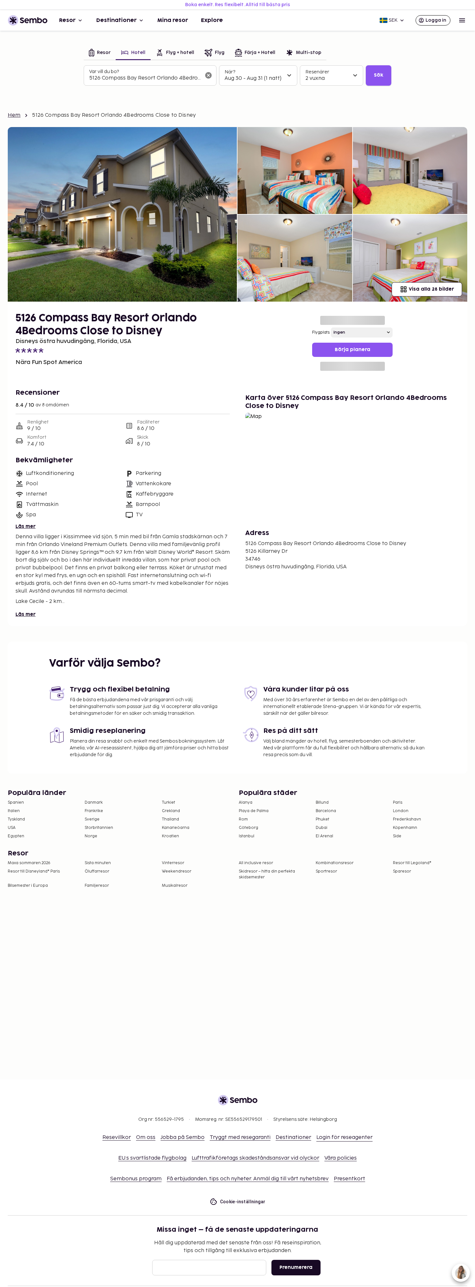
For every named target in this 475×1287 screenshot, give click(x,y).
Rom (243, 819)
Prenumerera (296, 1267)
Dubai (321, 827)
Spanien (16, 802)
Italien (14, 811)
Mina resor (172, 20)
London (400, 811)
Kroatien (170, 836)
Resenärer (317, 72)
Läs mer (26, 526)
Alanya (245, 802)
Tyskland (16, 819)
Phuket (322, 819)
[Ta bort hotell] (208, 75)
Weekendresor (176, 871)
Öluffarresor (97, 871)
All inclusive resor (256, 863)
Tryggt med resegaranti (240, 1137)
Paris (397, 802)
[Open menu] (462, 20)
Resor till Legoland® (412, 863)
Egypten (16, 836)
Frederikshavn (407, 819)
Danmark (94, 802)
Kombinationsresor (335, 863)
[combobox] (145, 78)
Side (397, 836)
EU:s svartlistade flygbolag (152, 1158)
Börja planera (352, 350)
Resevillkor (116, 1137)
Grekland (171, 811)
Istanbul (246, 836)
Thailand (170, 819)
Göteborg (248, 827)
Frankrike (94, 811)
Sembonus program (136, 1179)
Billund (322, 802)
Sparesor (402, 871)
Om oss (145, 1137)
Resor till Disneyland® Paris (34, 871)
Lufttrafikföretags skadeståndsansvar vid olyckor (255, 1158)
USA (12, 827)
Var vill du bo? (104, 71)
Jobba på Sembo (183, 1137)
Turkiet (168, 802)
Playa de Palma (254, 811)
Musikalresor (174, 885)
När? (230, 72)
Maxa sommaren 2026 (29, 863)
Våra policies (340, 1158)
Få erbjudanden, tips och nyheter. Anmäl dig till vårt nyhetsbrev (248, 1179)
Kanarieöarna (175, 827)
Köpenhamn (405, 827)
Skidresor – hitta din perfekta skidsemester (267, 874)
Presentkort (349, 1179)
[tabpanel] (237, 75)
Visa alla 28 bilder (431, 289)
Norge (91, 836)
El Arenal (324, 836)
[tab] (100, 53)
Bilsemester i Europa (28, 885)
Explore (212, 20)
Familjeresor (97, 885)
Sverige (92, 819)
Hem (14, 115)
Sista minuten (98, 863)
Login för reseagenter (344, 1137)
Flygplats (321, 332)
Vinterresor (173, 863)
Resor (67, 20)
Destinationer (116, 20)
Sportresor (326, 871)
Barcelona (326, 811)
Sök (378, 75)
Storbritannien (99, 827)
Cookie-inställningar (243, 1201)
